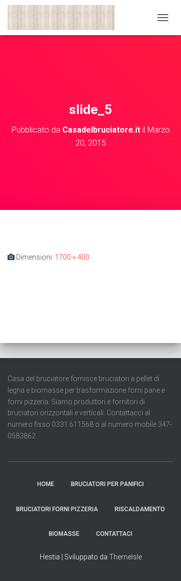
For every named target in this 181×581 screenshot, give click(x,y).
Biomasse (64, 533)
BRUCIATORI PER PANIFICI (107, 484)
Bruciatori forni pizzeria (57, 509)
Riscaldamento (140, 509)
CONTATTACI (114, 533)
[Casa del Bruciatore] (65, 17)
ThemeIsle (125, 557)
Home (45, 484)
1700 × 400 (72, 257)
